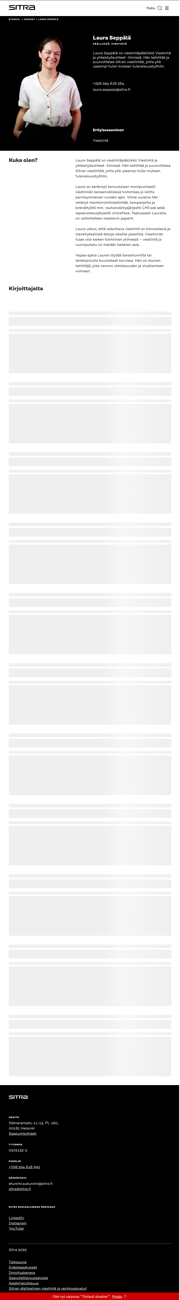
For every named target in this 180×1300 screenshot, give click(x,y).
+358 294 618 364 (108, 83)
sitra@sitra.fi (20, 1189)
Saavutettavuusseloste (28, 1278)
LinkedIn (16, 1218)
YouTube (16, 1229)
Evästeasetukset (23, 1267)
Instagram (18, 1223)
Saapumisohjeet (22, 1134)
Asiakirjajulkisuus (24, 1283)
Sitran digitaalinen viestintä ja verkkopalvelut (48, 1289)
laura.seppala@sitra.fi (111, 90)
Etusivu (14, 19)
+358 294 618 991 (24, 1167)
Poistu (117, 1297)
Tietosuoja (18, 1262)
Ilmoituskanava (22, 1273)
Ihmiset (29, 19)
